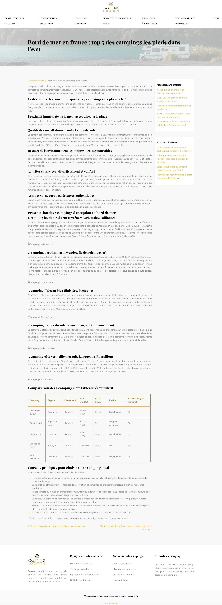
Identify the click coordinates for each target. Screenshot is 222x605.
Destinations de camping (14, 21)
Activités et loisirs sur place (117, 21)
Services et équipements (149, 21)
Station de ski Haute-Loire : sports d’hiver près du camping (125, 528)
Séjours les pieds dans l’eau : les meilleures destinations (57, 526)
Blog (216, 18)
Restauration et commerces (185, 21)
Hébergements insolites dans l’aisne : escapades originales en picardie (172, 159)
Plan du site (111, 603)
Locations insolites (81, 21)
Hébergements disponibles (48, 21)
